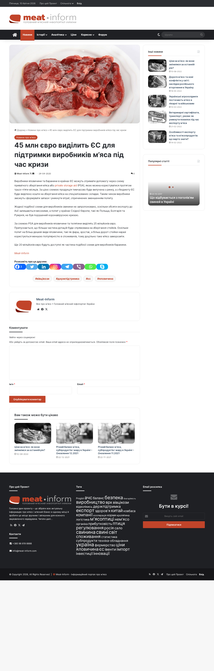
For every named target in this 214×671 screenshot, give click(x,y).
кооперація (99, 515)
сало (118, 528)
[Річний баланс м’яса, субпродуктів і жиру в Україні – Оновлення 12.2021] (74, 433)
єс (89, 278)
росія (109, 528)
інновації (101, 553)
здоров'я (102, 511)
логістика (82, 519)
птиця (119, 523)
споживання (88, 536)
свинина (85, 532)
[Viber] (79, 267)
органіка (82, 524)
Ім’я (12, 384)
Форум (102, 34)
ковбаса (129, 511)
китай (117, 510)
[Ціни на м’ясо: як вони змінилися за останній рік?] (32, 433)
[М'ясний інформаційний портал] (42, 18)
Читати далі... (45, 519)
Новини (27, 34)
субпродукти (86, 541)
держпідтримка (68, 278)
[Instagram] (55, 267)
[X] (46, 309)
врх (109, 502)
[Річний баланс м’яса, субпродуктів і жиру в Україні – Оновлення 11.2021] (116, 433)
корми (111, 515)
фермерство (105, 545)
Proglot (80, 498)
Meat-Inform (23, 173)
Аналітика (57, 34)
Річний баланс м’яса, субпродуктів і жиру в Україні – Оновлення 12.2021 (74, 450)
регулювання (89, 527)
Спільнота (65, 3)
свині (102, 532)
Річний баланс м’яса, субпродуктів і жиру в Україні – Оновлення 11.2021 (116, 450)
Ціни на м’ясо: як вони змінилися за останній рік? (181, 64)
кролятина (123, 515)
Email (81, 384)
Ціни (73, 34)
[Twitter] (32, 267)
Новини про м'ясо (37, 130)
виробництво (90, 502)
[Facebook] (42, 309)
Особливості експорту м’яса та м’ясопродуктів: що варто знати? (183, 135)
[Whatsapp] (90, 267)
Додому (21, 130)
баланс (98, 498)
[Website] (38, 309)
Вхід (79, 3)
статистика (109, 537)
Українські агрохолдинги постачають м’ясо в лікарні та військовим (183, 100)
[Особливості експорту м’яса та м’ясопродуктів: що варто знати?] (157, 136)
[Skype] (102, 267)
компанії (84, 514)
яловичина (106, 278)
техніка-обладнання (113, 540)
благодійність (130, 499)
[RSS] (11, 525)
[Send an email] (33, 173)
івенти (110, 549)
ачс (88, 497)
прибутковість (100, 524)
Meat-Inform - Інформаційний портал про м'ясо (81, 574)
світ (113, 532)
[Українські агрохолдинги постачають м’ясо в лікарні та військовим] (157, 101)
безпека (114, 497)
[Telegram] (67, 267)
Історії (41, 34)
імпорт (123, 549)
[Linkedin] (43, 267)
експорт (85, 510)
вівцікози (43, 278)
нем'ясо (122, 519)
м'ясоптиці (102, 519)
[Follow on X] (31, 173)
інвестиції (84, 553)
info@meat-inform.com (24, 550)
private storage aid (65, 185)
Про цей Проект (48, 3)
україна (85, 544)
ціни (120, 544)
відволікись (84, 506)
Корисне (86, 34)
